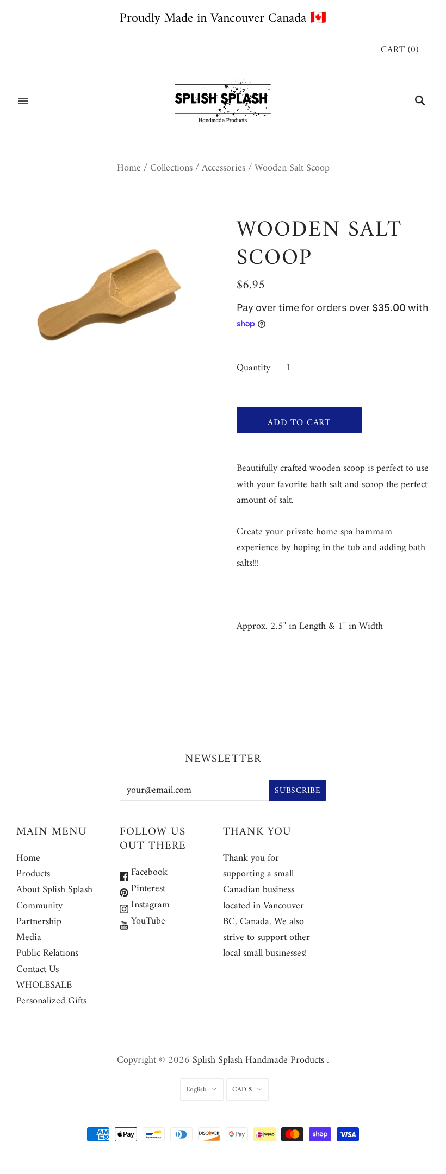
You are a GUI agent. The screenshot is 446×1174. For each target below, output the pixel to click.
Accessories (223, 168)
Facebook (148, 872)
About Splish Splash (54, 889)
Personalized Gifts (51, 1001)
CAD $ (242, 1089)
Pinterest (146, 888)
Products (33, 874)
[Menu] (22, 101)
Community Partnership (39, 914)
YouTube (146, 921)
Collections (171, 168)
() (400, 50)
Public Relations (47, 953)
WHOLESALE (44, 985)
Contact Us (37, 969)
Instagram (149, 905)
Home (129, 168)
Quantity (253, 368)
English (196, 1089)
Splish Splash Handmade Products (258, 1060)
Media (28, 937)
